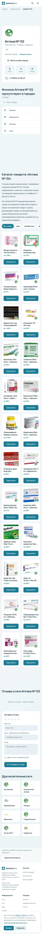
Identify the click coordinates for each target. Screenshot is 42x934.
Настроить (20, 928)
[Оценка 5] (18, 719)
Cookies (25, 907)
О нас (3, 899)
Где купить (11, 262)
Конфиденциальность (29, 903)
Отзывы (4, 910)
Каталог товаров (28, 879)
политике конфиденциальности (15, 923)
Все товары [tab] (8, 226)
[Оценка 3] (12, 719)
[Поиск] (32, 3)
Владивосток (14, 117)
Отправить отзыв (17, 764)
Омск (11, 131)
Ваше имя (7, 723)
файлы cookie (20, 915)
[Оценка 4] (15, 719)
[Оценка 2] (9, 719)
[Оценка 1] (5, 719)
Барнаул (12, 110)
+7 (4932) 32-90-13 (17, 78)
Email (16, 733)
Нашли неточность (12, 858)
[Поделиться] (7, 49)
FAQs (3, 907)
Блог (3, 903)
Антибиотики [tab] (29, 226)
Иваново (12, 124)
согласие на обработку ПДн (19, 757)
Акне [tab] (18, 226)
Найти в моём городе (19, 60)
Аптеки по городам (28, 872)
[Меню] (38, 3)
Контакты (25, 899)
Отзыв (6, 742)
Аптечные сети (15, 9)
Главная (4, 9)
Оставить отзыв (25, 54)
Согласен (9, 928)
